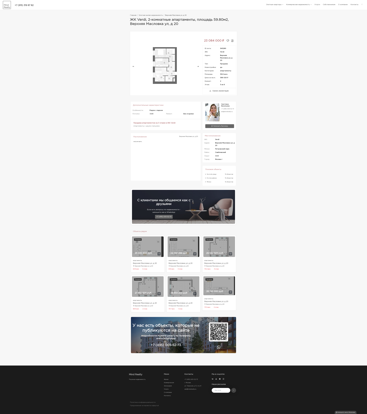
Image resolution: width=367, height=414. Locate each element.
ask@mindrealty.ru (190, 389)
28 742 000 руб (214, 291)
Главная (133, 15)
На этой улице (211, 174)
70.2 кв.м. (207, 269)
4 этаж (216, 269)
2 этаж (144, 309)
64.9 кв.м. (136, 269)
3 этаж (180, 269)
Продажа (138, 239)
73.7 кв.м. (172, 309)
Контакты (167, 395)
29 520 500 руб (214, 253)
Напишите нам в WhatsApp (346, 412)
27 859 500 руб (143, 293)
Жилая (166, 379)
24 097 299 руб (179, 253)
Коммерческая (169, 382)
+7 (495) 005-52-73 (163, 216)
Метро (209, 182)
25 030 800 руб (143, 253)
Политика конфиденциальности (142, 402)
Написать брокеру (220, 126)
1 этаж (180, 309)
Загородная (168, 386)
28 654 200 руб (179, 293)
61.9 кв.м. (171, 269)
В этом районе (212, 178)
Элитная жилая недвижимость (151, 15)
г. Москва (187, 382)
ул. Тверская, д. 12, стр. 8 (192, 386)
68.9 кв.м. (136, 309)
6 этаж (144, 269)
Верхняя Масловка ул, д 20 (145, 263)
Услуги (166, 389)
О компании (168, 392)
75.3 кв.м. (207, 307)
